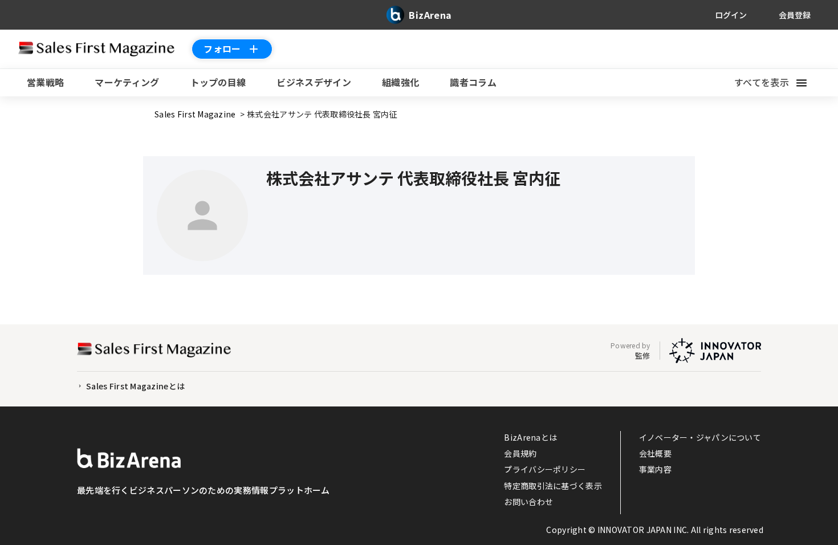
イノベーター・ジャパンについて (700, 437)
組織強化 (400, 82)
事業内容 (655, 469)
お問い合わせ (528, 501)
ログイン (731, 15)
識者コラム (473, 82)
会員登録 (795, 15)
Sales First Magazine (196, 114)
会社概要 (655, 453)
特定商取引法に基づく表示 (552, 485)
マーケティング (127, 82)
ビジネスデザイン (313, 82)
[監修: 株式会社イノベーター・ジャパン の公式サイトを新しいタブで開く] (715, 350)
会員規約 (520, 453)
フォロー (222, 48)
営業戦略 (45, 82)
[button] (777, 82)
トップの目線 (218, 82)
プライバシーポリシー (544, 469)
